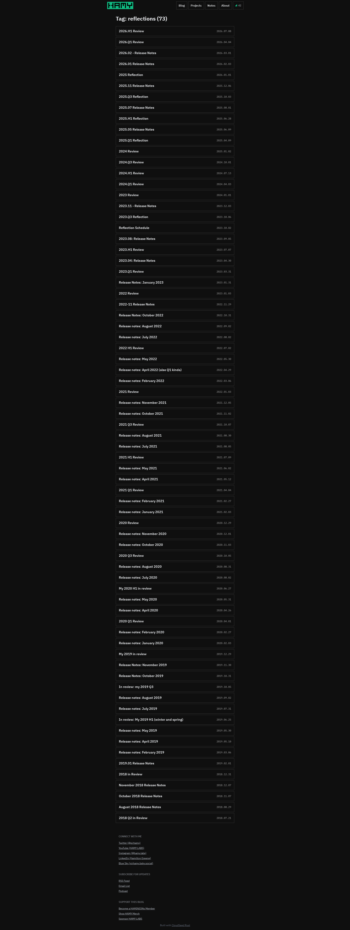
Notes (211, 5)
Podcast (123, 891)
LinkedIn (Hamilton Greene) (135, 858)
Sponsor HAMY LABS (130, 918)
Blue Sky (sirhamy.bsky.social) (136, 863)
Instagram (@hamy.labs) (132, 853)
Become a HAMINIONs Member (137, 908)
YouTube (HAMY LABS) (131, 848)
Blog (182, 5)
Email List (124, 886)
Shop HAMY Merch (129, 913)
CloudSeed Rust (181, 925)
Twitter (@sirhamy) (130, 843)
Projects (196, 5)
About (225, 5)
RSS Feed (124, 880)
